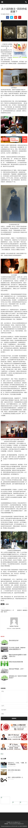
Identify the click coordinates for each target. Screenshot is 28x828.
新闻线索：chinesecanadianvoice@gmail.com (14, 823)
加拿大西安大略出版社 (14, 770)
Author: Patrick (6, 14)
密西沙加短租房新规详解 (16, 662)
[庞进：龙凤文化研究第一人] (4, 779)
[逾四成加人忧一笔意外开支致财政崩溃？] (4, 677)
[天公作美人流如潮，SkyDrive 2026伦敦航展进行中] (4, 649)
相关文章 (2, 636)
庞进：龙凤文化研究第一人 (15, 777)
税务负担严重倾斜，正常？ (16, 669)
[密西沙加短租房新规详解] (4, 663)
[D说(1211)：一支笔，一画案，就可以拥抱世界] (4, 765)
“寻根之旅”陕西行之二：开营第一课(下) (7, 611)
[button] (26, 2)
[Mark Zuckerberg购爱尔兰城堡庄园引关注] (4, 656)
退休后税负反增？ (14, 640)
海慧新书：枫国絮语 (22, 610)
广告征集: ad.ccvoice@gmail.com (13, 822)
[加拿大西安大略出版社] (4, 772)
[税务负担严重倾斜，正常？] (4, 670)
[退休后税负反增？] (4, 642)
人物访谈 (7, 604)
